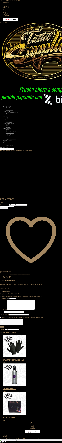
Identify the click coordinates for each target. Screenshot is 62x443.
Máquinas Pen (9, 122)
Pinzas (7, 144)
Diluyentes (8, 114)
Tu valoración (3, 309)
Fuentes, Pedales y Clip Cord (9, 123)
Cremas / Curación (10, 133)
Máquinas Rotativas (10, 121)
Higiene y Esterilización (11, 139)
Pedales (7, 125)
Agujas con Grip (9, 110)
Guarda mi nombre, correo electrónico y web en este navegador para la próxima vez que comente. (23, 317)
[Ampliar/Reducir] (5, 441)
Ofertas (4, 141)
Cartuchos (8, 108)
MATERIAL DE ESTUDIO (9, 150)
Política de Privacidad (24, 438)
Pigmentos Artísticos (10, 113)
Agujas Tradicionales (10, 107)
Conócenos (6, 11)
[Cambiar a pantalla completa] (3, 441)
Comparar (2, 272)
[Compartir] (2, 441)
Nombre (2, 312)
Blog (4, 12)
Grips (7, 117)
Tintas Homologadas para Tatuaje (13, 112)
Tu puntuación (3, 298)
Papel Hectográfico (10, 134)
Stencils (7, 129)
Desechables (8, 135)
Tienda (5, 14)
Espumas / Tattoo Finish (11, 131)
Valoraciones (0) (6, 277)
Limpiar (28, 204)
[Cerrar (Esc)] (0, 441)
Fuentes (7, 124)
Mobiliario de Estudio (7, 140)
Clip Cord (8, 127)
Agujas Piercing (9, 145)
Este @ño (2, 329)
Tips (7, 118)
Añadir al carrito (4, 208)
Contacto (6, 13)
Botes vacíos (8, 137)
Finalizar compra (8, 17)
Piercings (5, 142)
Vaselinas (8, 130)
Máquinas (5, 119)
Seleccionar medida (4, 204)
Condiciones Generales (34, 438)
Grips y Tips (5, 116)
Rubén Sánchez (9, 438)
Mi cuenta (6, 15)
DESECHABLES (20, 150)
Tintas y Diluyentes (7, 111)
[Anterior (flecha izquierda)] (0, 442)
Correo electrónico (4, 314)
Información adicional (7, 276)
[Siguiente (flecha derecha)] (2, 442)
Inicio (4, 9)
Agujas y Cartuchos (7, 106)
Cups (7, 136)
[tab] (32, 276)
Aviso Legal (16, 438)
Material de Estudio (7, 128)
